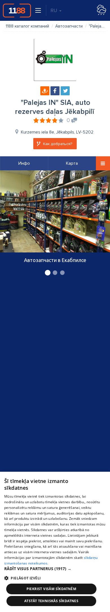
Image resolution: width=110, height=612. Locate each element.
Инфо (24, 163)
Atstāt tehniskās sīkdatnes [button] (51, 601)
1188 (17, 10)
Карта (72, 163)
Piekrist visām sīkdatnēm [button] (51, 588)
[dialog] (55, 542)
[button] (55, 568)
